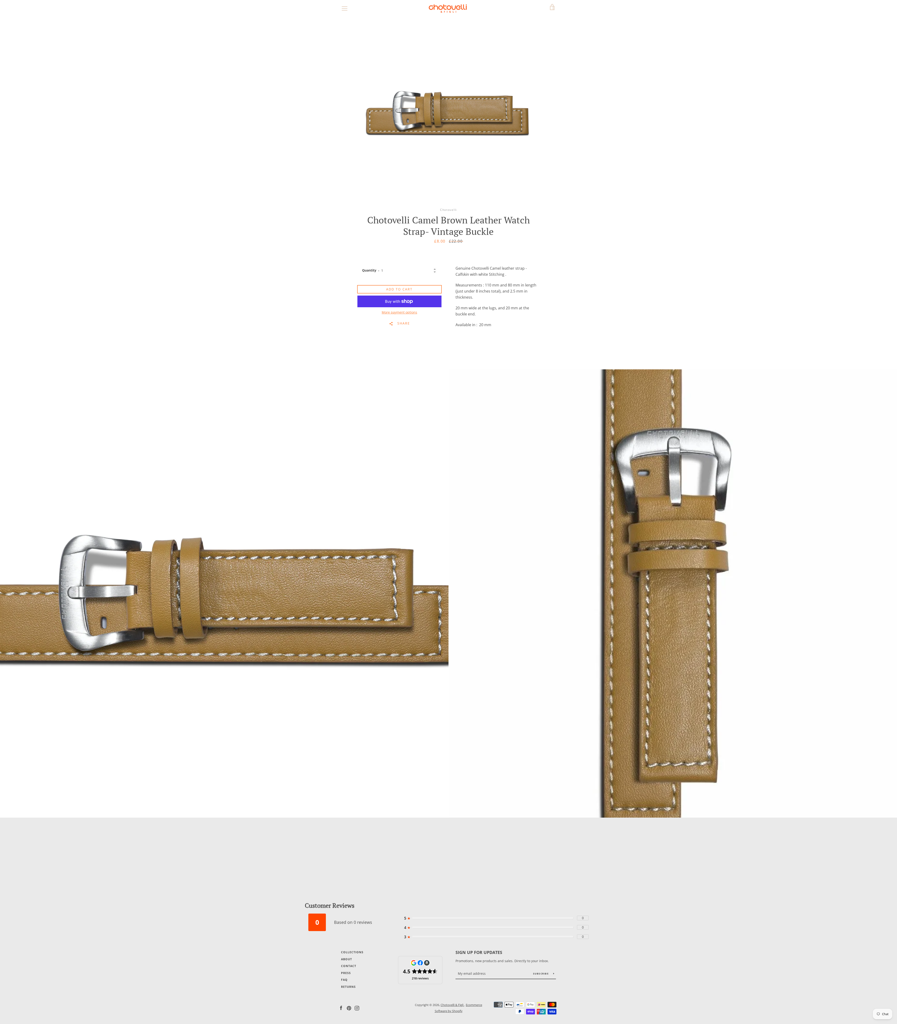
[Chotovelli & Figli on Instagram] (357, 1007)
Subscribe (541, 973)
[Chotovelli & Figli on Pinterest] (349, 1007)
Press (346, 973)
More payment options (399, 312)
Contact (348, 966)
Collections (352, 952)
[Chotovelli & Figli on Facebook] (341, 1007)
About (346, 959)
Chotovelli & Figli (452, 1005)
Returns (348, 987)
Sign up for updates (479, 952)
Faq (344, 980)
